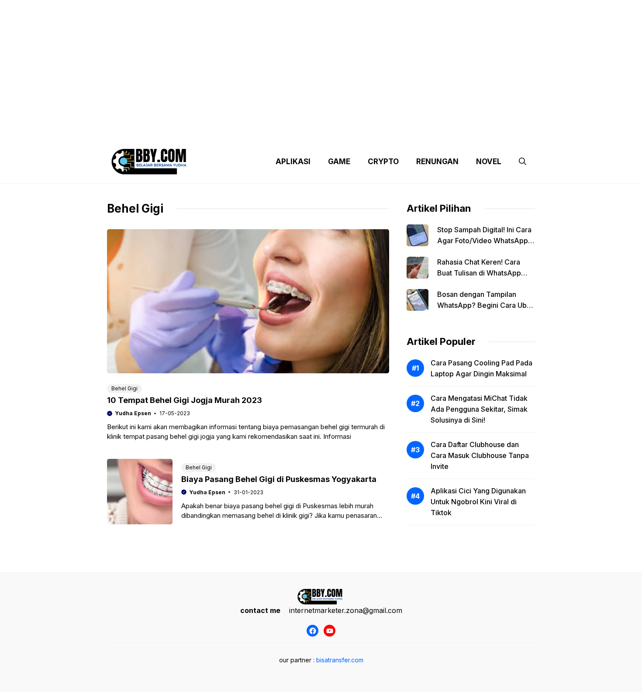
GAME (339, 161)
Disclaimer (314, 130)
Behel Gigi (124, 388)
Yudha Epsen (133, 413)
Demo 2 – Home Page (252, 130)
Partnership (502, 130)
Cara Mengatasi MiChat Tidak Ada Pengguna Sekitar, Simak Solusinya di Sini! (479, 409)
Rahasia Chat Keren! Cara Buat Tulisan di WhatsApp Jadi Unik (479, 273)
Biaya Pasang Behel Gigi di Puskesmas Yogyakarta (278, 479)
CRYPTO (383, 161)
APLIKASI (293, 161)
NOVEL (488, 161)
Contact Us (453, 130)
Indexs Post (361, 130)
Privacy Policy (187, 130)
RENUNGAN (437, 161)
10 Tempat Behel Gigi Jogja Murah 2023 (184, 400)
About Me (407, 130)
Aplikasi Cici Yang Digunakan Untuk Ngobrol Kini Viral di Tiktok (478, 501)
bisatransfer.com (339, 660)
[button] (522, 161)
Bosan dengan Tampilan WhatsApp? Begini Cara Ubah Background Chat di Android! (486, 305)
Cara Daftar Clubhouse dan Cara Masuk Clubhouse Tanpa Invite (480, 455)
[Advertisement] (321, 61)
